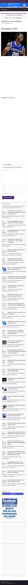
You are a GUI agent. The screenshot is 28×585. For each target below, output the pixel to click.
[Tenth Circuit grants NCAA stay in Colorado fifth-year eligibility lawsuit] (4, 305)
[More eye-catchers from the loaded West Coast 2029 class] (4, 472)
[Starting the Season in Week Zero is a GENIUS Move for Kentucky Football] (4, 433)
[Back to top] (25, 582)
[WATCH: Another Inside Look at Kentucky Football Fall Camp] (4, 296)
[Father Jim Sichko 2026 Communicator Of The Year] (4, 406)
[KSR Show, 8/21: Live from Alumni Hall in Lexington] (4, 361)
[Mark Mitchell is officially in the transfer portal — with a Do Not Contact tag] (4, 240)
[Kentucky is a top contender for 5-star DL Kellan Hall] (4, 314)
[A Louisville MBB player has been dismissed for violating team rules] (4, 222)
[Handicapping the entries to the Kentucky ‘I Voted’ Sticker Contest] (4, 463)
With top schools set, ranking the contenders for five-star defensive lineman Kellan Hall (15, 332)
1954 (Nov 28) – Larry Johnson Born (15, 15)
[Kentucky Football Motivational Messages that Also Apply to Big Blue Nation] (4, 442)
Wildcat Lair (4, 9)
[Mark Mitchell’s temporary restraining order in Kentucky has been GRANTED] (4, 278)
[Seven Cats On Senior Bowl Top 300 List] (4, 397)
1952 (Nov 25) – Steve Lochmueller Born (13, 17)
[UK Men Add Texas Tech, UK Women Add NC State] (4, 379)
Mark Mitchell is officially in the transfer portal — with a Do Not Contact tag (15, 241)
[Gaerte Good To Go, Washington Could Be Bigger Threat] (4, 342)
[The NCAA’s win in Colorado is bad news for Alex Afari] (4, 287)
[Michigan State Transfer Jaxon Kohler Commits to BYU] (4, 323)
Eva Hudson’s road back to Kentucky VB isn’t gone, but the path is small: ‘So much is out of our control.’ (16, 453)
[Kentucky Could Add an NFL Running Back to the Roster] (4, 251)
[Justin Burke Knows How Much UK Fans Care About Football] (4, 415)
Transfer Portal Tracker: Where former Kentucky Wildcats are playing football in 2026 (16, 212)
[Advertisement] (14, 79)
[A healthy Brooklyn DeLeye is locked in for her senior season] (4, 231)
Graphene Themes (10, 583)
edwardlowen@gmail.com (7, 23)
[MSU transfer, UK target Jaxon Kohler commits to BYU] (4, 424)
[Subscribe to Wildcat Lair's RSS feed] (1, 1)
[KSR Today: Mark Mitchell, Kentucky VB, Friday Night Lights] (4, 370)
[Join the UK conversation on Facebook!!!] (4, 1)
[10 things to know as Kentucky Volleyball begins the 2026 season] (4, 260)
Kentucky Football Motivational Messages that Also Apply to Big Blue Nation (16, 442)
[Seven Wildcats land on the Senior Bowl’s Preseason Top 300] (4, 481)
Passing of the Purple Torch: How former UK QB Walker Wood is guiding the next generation (16, 351)
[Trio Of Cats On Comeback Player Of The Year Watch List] (4, 388)
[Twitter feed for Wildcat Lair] (6, 1)
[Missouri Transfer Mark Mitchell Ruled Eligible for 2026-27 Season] (4, 269)
